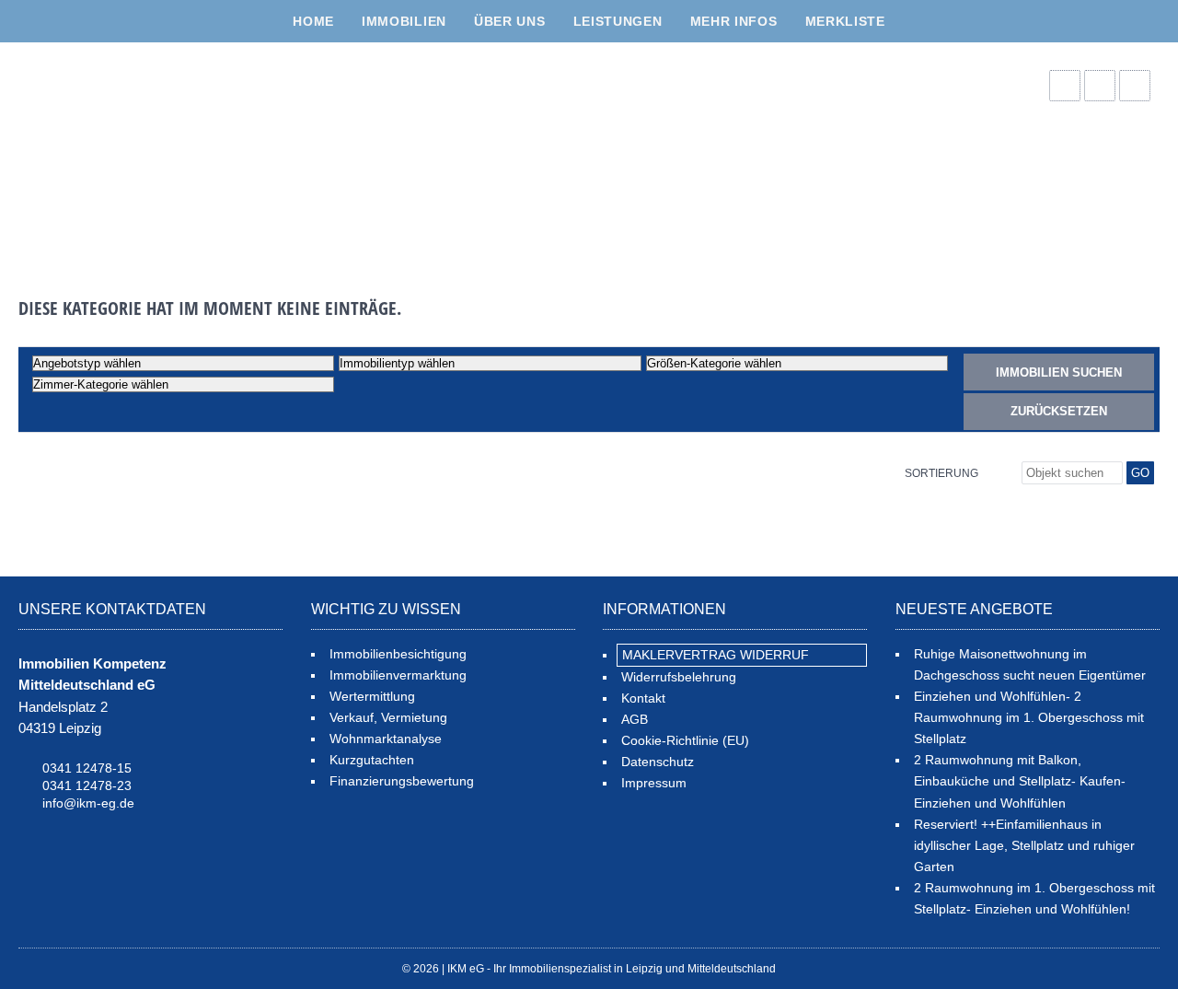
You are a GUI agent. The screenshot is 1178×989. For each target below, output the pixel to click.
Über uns (510, 21)
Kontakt (643, 698)
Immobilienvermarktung (398, 675)
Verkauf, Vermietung (388, 717)
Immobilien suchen (1059, 372)
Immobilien (404, 21)
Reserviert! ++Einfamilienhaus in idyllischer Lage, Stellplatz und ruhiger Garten (1024, 845)
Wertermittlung (372, 696)
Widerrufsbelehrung (678, 676)
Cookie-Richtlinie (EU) (685, 740)
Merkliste (845, 21)
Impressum (654, 782)
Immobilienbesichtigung (398, 653)
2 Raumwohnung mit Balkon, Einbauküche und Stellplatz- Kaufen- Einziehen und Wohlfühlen (1020, 780)
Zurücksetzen (1059, 411)
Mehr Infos (734, 21)
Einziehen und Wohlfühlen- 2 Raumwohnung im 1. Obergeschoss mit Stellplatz (1029, 717)
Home (313, 21)
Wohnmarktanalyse (385, 738)
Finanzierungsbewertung (401, 781)
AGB (634, 719)
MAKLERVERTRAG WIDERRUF (715, 654)
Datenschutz (657, 761)
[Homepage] (156, 153)
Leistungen (618, 21)
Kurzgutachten (371, 759)
